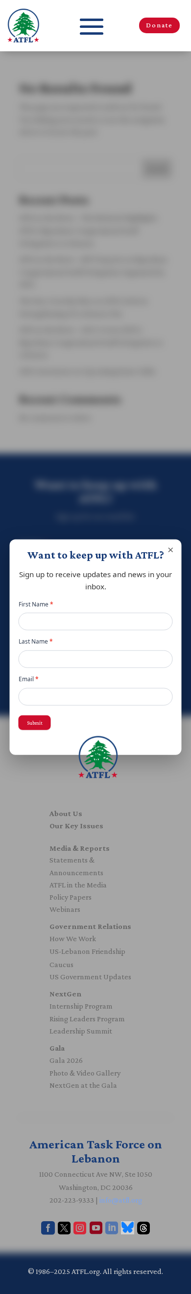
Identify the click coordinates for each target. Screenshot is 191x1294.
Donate (159, 25)
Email (29, 679)
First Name (36, 604)
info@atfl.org (120, 1200)
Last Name (36, 641)
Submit (35, 722)
